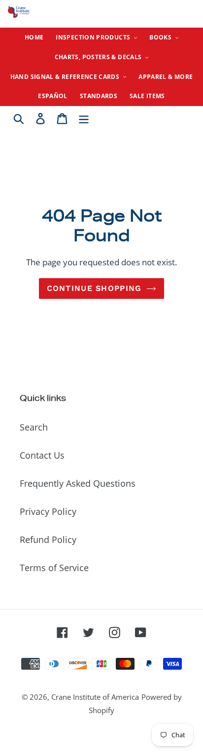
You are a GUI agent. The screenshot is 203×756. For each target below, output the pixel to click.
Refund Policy (48, 539)
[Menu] (84, 117)
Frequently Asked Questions (77, 483)
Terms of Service (54, 568)
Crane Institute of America (95, 697)
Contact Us (42, 455)
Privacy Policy (48, 511)
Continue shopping (94, 288)
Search (34, 427)
